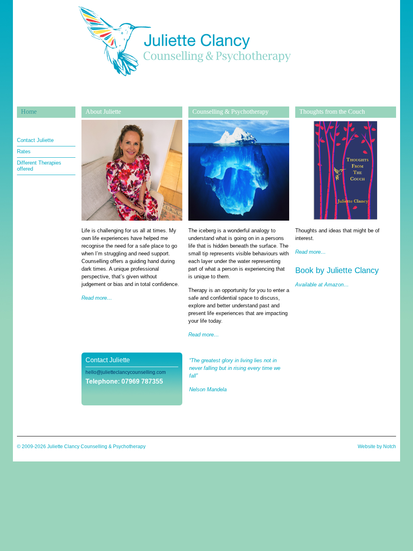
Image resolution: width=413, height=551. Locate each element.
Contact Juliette (35, 140)
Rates (24, 151)
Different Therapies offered (39, 166)
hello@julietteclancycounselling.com (126, 372)
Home (29, 111)
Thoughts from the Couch (332, 111)
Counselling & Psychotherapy (230, 111)
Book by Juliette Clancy (337, 270)
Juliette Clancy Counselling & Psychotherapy (184, 100)
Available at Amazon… (322, 285)
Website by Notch (377, 446)
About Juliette (103, 111)
